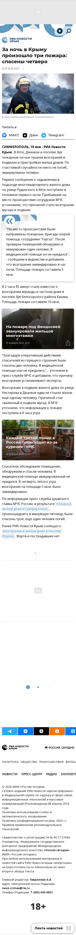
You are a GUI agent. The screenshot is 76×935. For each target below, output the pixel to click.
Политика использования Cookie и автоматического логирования (26, 814)
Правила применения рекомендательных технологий (32, 827)
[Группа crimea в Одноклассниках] (57, 731)
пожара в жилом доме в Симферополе (37, 506)
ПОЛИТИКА (10, 762)
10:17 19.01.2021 (10, 68)
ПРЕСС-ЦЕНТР (31, 774)
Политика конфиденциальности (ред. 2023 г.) (34, 821)
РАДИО (51, 774)
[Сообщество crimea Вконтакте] (25, 731)
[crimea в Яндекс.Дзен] (41, 731)
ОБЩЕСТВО (29, 762)
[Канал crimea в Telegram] (9, 731)
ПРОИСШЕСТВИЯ (51, 762)
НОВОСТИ (9, 774)
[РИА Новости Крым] (16, 40)
